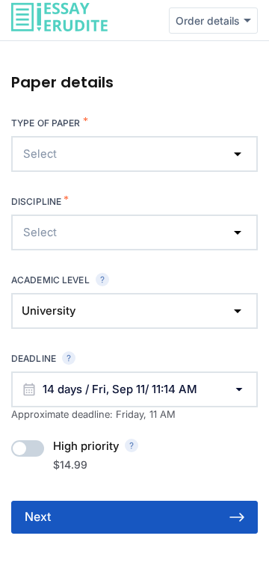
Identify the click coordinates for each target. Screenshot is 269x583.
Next (38, 516)
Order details (207, 20)
